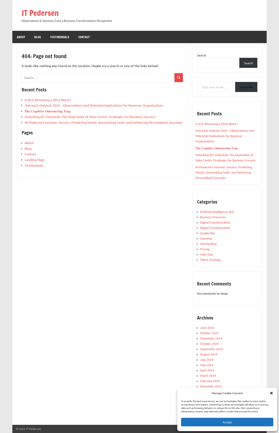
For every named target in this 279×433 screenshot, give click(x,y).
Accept (227, 422)
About (21, 37)
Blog (37, 37)
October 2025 (209, 333)
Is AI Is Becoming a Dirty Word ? (48, 100)
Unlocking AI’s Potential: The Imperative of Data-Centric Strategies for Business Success (90, 117)
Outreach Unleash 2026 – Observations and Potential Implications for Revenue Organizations (94, 105)
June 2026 (207, 327)
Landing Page (35, 160)
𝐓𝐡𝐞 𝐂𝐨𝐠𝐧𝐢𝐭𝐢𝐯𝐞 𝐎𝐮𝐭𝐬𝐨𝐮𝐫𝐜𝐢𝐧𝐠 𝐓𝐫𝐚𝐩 (47, 111)
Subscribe (246, 87)
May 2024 (206, 365)
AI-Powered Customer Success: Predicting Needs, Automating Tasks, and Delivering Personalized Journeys (103, 122)
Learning (206, 238)
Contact (84, 37)
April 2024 (207, 370)
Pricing (204, 249)
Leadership (207, 233)
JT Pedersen (40, 12)
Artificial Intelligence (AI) (216, 211)
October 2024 (209, 343)
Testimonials (59, 37)
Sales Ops (206, 254)
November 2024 (211, 338)
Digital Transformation (215, 222)
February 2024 (210, 381)
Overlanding (208, 243)
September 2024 (211, 349)
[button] (271, 393)
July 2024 (206, 359)
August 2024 (208, 354)
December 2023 (211, 386)
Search (201, 55)
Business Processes (213, 217)
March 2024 (208, 375)
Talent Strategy (210, 259)
